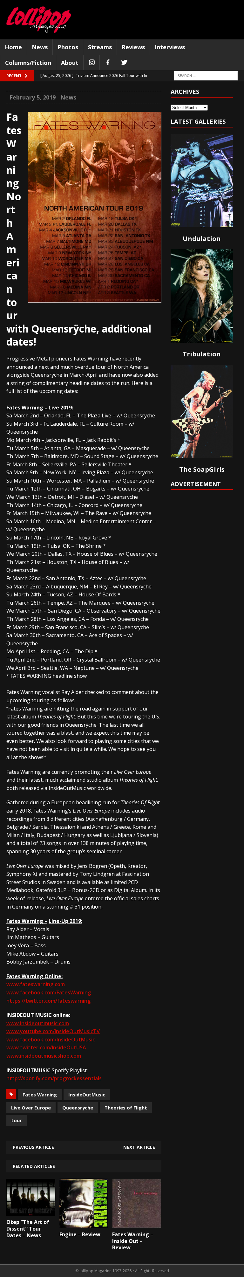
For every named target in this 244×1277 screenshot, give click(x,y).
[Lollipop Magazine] (38, 19)
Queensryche (77, 1107)
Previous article (33, 1147)
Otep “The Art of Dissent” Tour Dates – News (27, 1229)
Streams (100, 47)
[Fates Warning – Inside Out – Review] (136, 1223)
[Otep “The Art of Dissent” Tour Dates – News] (30, 1211)
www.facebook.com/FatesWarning (48, 992)
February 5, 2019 (33, 97)
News (40, 47)
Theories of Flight (126, 1107)
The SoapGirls (202, 469)
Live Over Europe (31, 1107)
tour (16, 1120)
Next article (139, 1147)
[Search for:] (206, 75)
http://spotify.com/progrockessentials (54, 1078)
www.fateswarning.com (35, 984)
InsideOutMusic (86, 1094)
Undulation (202, 238)
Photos (68, 47)
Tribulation (202, 354)
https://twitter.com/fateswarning (48, 1000)
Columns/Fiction (28, 62)
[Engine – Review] (83, 1223)
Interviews (170, 47)
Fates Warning (40, 1094)
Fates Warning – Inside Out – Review (132, 1241)
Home (13, 47)
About (69, 62)
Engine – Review (79, 1234)
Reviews (133, 47)
